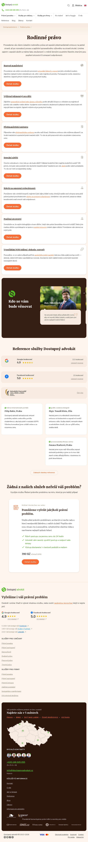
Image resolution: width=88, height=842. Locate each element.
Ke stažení (59, 16)
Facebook (23, 626)
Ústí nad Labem (31, 717)
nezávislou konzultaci (63, 603)
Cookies (81, 835)
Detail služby (13, 84)
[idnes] (25, 824)
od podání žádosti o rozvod (48, 71)
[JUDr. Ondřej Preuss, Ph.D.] (9, 755)
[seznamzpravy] (63, 824)
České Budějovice (50, 717)
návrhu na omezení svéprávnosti (38, 197)
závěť (63, 166)
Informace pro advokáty (15, 809)
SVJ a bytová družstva (10, 695)
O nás (80, 16)
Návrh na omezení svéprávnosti (19, 188)
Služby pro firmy (43, 16)
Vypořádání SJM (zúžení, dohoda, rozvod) (24, 249)
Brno (18, 717)
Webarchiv (80, 837)
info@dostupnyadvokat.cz (20, 770)
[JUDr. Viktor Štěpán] (29, 755)
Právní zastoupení (8, 648)
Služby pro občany (25, 16)
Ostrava (65, 717)
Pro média (71, 837)
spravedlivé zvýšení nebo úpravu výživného (26, 102)
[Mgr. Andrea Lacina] (24, 755)
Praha (10, 717)
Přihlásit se (78, 5)
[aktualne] (50, 824)
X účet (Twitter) (24, 629)
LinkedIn (21, 632)
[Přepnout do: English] (85, 5)
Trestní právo (7, 665)
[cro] (37, 824)
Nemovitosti (6, 652)
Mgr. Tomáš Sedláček (54, 303)
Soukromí (73, 835)
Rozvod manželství (13, 65)
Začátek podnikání (8, 687)
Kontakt (29, 21)
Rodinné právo (25, 27)
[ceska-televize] (12, 824)
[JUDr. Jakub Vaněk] (19, 755)
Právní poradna (7, 643)
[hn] (76, 824)
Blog (13, 21)
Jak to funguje (71, 16)
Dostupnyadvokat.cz (10, 27)
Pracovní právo (7, 660)
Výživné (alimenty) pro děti (17, 96)
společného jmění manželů (44, 255)
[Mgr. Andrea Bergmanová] (14, 755)
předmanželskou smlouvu (25, 132)
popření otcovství (40, 227)
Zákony (20, 21)
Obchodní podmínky (61, 835)
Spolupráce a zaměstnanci (11, 691)
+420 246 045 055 (12, 10)
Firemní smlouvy (8, 683)
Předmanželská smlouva (16, 127)
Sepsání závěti (11, 157)
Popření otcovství (12, 219)
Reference (5, 21)
